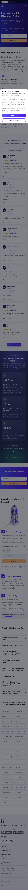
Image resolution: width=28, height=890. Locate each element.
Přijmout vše (14, 115)
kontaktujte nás (6, 112)
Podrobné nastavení (14, 120)
